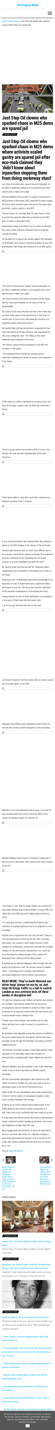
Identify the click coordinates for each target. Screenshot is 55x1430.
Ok (27, 1426)
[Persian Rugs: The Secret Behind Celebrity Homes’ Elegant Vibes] (27, 1216)
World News (14, 21)
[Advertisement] (27, 55)
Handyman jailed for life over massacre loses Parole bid (25, 1317)
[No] (51, 1420)
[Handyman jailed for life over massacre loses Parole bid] (27, 1294)
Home (4, 21)
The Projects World (27, 5)
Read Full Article (16, 1151)
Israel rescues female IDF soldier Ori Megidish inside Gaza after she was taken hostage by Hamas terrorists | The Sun (8, 1178)
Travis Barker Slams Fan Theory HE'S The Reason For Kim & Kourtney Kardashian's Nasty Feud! (45, 1175)
